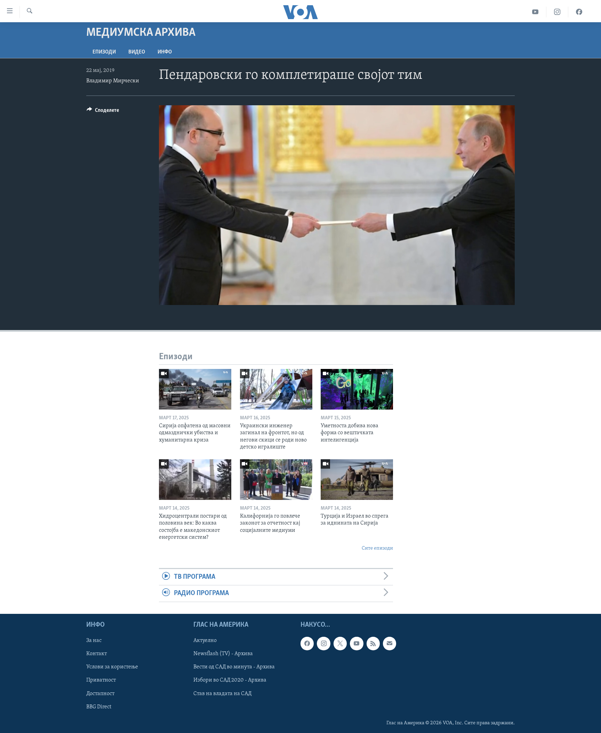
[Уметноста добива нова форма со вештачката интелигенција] (357, 389)
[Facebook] (579, 12)
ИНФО (165, 52)
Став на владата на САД (222, 693)
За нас (94, 640)
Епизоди (104, 52)
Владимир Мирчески (112, 81)
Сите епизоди (377, 548)
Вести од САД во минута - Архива (234, 667)
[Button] (103, 111)
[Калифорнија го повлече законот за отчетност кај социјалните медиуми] (276, 479)
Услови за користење (112, 667)
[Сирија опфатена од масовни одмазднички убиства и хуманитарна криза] (195, 389)
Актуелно (205, 640)
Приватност (101, 680)
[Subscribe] (389, 643)
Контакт (96, 654)
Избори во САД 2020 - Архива (229, 680)
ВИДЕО (136, 52)
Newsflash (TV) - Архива (223, 654)
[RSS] (373, 643)
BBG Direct (98, 706)
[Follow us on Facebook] (307, 643)
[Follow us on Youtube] (356, 643)
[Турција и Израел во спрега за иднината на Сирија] (357, 479)
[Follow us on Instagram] (323, 643)
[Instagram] (557, 12)
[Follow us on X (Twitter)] (340, 643)
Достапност (100, 693)
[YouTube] (535, 12)
